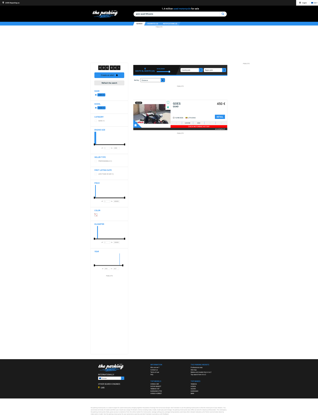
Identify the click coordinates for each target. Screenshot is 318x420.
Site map (194, 370)
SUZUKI (193, 389)
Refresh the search (109, 83)
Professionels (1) (105, 161)
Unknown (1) (95, 214)
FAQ (151, 374)
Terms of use (154, 372)
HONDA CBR (154, 384)
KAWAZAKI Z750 (156, 391)
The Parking (106, 14)
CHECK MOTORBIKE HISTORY (199, 126)
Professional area (196, 367)
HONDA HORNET (156, 393)
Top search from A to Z (198, 374)
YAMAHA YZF (154, 389)
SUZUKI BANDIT (155, 386)
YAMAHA (194, 384)
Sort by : (136, 80)
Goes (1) (101, 95)
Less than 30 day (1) (106, 174)
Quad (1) (101, 108)
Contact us (154, 370)
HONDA (193, 386)
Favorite (137, 123)
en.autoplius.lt (220, 129)
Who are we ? (154, 367)
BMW (192, 393)
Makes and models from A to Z (201, 372)
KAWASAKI (194, 391)
